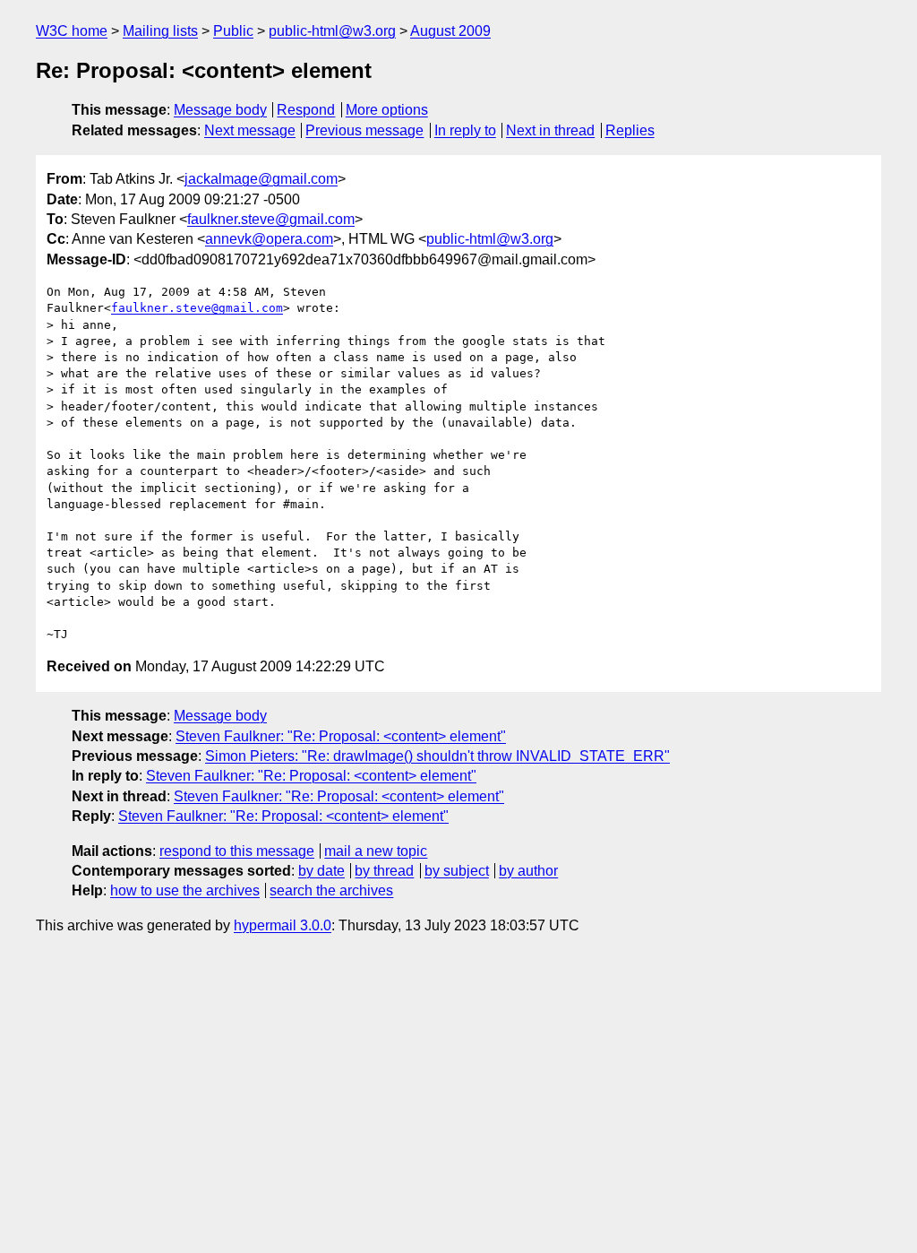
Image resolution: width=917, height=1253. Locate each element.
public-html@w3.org (332, 31)
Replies (630, 130)
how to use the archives (185, 890)
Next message (250, 130)
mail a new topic (375, 851)
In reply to (465, 130)
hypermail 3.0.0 (282, 925)
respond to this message (236, 851)
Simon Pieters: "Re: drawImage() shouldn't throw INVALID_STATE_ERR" (437, 756)
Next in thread (550, 130)
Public (233, 31)
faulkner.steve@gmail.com (271, 219)
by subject (456, 870)
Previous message (364, 130)
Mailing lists (160, 31)
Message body (220, 109)
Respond (306, 109)
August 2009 (450, 31)
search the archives (331, 890)
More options (387, 109)
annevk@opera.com (269, 238)
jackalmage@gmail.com (261, 178)
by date (321, 870)
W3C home (71, 31)
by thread (384, 870)
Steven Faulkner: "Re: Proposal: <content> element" (341, 736)
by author (528, 870)
